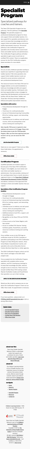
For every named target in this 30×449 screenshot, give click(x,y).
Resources (11, 394)
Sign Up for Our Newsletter (12, 313)
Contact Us (11, 396)
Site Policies (19, 435)
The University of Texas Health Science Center (15, 429)
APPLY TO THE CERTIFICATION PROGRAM (15, 278)
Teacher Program (13, 389)
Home (10, 385)
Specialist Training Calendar (12, 311)
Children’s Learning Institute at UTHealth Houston (15, 424)
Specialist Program (13, 392)
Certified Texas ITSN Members (12, 315)
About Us (11, 387)
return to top (18, 442)
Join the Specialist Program (11, 142)
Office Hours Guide (9, 156)
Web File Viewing (11, 437)
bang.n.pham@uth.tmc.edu (13, 439)
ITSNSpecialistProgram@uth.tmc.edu (12, 299)
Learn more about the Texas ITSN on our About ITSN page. (16, 358)
